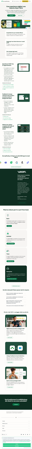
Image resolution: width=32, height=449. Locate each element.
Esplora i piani (20, 15)
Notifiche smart (5, 116)
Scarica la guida (10, 337)
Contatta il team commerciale (12, 278)
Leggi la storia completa (22, 202)
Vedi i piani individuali (11, 243)
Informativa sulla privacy (22, 441)
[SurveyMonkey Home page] (5, 1)
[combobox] (4, 434)
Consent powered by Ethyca (27, 447)
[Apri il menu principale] (30, 1)
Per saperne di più (10, 387)
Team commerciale (16, 1)
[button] (16, 294)
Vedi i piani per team (10, 261)
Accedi (20, 1)
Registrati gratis (25, 1)
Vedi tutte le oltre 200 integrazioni (16, 166)
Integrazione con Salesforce (7, 119)
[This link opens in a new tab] (21, 434)
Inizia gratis (11, 15)
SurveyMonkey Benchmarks (7, 151)
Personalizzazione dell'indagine (8, 84)
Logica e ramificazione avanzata (8, 86)
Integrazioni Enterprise (7, 150)
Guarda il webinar (10, 362)
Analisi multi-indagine (7, 148)
